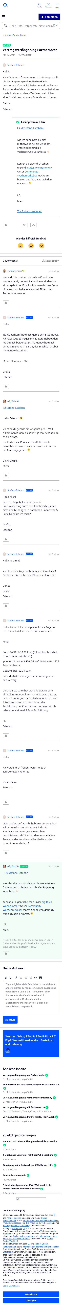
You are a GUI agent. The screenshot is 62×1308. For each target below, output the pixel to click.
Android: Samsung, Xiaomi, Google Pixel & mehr (27, 1111)
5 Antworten (9, 1159)
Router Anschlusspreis (14, 1175)
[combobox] (31, 25)
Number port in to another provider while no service (30, 1141)
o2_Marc (11, 866)
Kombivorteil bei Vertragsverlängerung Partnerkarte (31, 1084)
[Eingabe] (5, 25)
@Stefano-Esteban (32, 128)
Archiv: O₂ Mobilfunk (15, 35)
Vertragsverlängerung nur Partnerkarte (24, 1075)
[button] (4, 17)
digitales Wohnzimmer (37, 167)
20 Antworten (10, 1169)
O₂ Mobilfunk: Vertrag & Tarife (18, 1079)
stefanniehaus (14, 271)
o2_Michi (11, 401)
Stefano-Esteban (15, 65)
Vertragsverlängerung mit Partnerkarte (24, 1107)
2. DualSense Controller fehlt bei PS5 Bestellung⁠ (28, 1155)
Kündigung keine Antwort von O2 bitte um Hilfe (28, 1165)
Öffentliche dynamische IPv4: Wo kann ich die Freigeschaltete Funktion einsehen (27, 1186)
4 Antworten (9, 1149)
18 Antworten (10, 1179)
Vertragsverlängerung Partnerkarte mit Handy (27, 1097)
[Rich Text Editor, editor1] (31, 997)
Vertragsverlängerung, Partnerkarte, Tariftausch (29, 1116)
